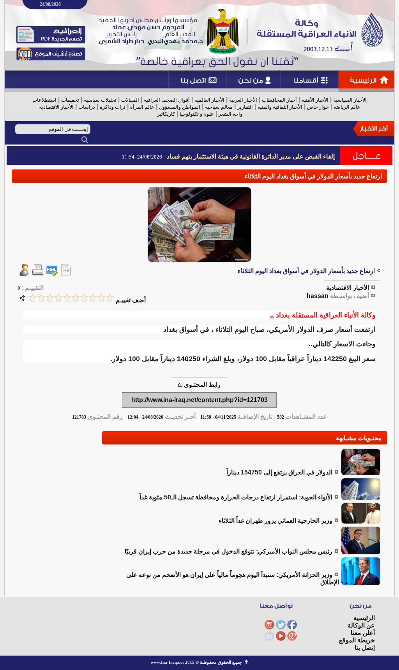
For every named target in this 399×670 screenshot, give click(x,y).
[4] (84, 297)
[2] (101, 297)
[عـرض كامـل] (361, 474)
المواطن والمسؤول (179, 107)
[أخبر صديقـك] (24, 274)
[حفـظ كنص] (66, 274)
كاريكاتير (166, 114)
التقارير (245, 107)
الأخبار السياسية (350, 100)
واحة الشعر (230, 114)
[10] (32, 297)
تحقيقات (70, 100)
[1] (110, 297)
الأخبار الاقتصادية (56, 107)
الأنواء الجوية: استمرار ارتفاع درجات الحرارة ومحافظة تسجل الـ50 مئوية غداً (235, 497)
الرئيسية (364, 618)
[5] (75, 297)
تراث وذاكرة (112, 107)
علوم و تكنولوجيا (197, 114)
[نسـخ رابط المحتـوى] (180, 384)
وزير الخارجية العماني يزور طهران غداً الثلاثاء (275, 520)
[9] (41, 297)
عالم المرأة (142, 107)
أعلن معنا (363, 632)
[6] (67, 297)
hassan (317, 296)
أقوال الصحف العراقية (167, 100)
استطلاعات (44, 100)
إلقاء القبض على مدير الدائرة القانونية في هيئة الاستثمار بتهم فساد (251, 156)
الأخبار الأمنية (315, 100)
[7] (58, 297)
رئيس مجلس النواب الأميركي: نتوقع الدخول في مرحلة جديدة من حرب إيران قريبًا (228, 551)
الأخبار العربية (243, 100)
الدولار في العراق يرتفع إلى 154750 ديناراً (279, 472)
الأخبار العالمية (209, 100)
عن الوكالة (361, 625)
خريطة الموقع (357, 640)
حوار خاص (318, 107)
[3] (92, 297)
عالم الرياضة (347, 107)
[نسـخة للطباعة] (38, 274)
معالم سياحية (219, 107)
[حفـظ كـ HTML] (52, 274)
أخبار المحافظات (279, 100)
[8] (50, 297)
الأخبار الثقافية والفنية (280, 107)
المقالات (130, 100)
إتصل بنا (365, 647)
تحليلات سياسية (100, 100)
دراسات (86, 107)
